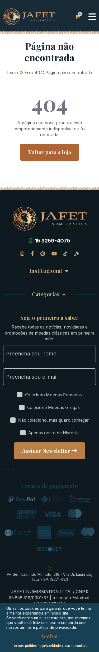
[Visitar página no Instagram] (22, 253)
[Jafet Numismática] (29, 16)
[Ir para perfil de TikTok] (65, 253)
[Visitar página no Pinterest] (42, 253)
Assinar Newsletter (46, 450)
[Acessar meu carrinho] (77, 17)
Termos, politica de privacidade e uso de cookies (49, 646)
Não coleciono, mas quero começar (53, 420)
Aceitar (49, 636)
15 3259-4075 (52, 240)
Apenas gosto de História (53, 433)
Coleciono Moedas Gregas (53, 407)
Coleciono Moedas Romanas (53, 395)
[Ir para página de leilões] (76, 253)
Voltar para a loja (49, 152)
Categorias (45, 294)
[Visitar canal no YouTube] (54, 253)
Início (12, 72)
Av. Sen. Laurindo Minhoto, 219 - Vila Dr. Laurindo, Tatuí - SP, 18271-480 (49, 577)
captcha (11, 469)
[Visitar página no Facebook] (32, 253)
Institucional (45, 271)
